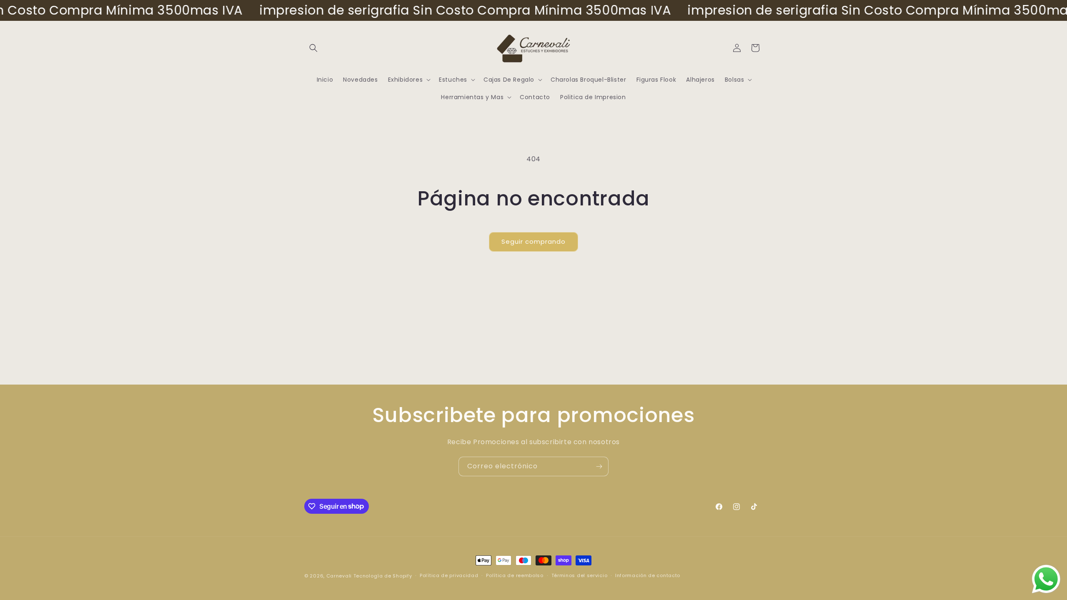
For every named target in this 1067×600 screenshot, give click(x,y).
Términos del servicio (579, 575)
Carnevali (339, 575)
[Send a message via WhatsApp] (1046, 579)
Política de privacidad (449, 575)
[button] (313, 48)
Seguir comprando (533, 241)
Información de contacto (647, 575)
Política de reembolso (515, 575)
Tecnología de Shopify (382, 575)
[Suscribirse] (599, 466)
